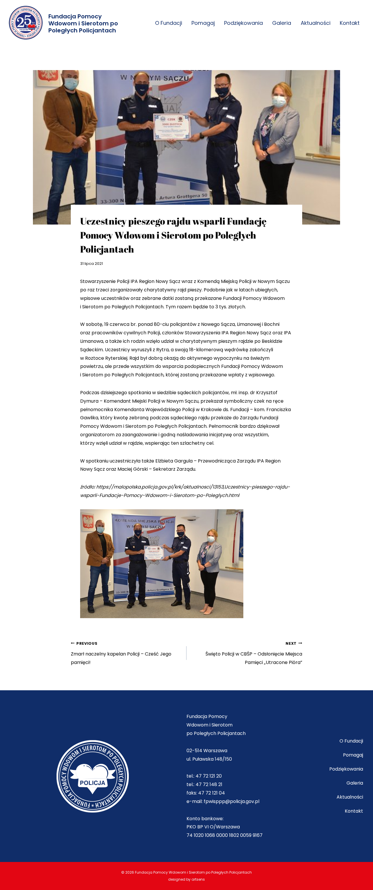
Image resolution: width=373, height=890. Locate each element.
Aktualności (315, 23)
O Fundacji (168, 23)
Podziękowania (243, 23)
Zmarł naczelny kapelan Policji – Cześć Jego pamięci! (121, 653)
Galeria (281, 23)
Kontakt (350, 23)
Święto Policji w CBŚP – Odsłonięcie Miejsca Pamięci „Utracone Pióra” (253, 653)
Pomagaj (203, 23)
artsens (198, 879)
